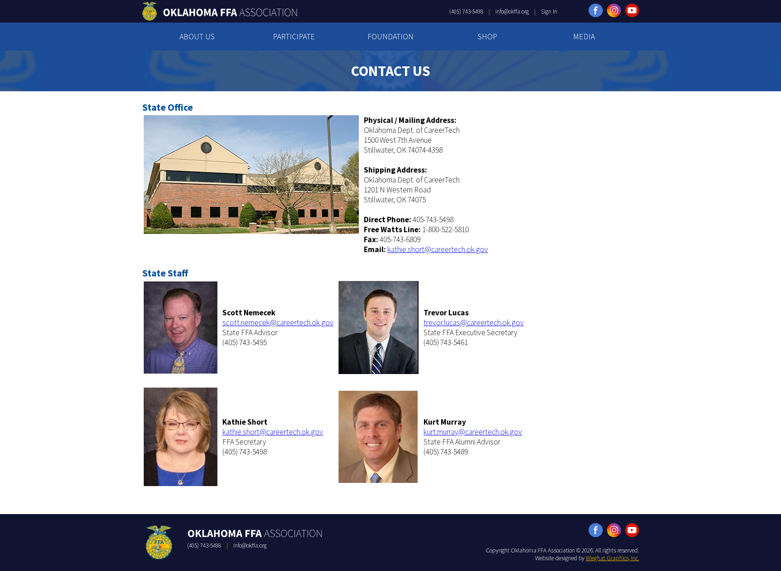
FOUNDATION (390, 36)
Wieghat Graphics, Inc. (612, 558)
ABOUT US (197, 36)
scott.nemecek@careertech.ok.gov (278, 323)
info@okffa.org (512, 11)
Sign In (549, 11)
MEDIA (584, 36)
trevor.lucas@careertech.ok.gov (473, 323)
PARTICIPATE (294, 36)
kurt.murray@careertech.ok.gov (472, 432)
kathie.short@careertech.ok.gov (437, 249)
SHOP (487, 36)
